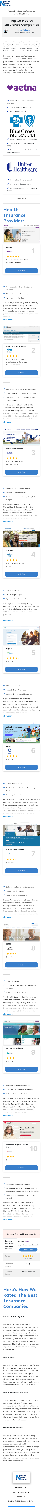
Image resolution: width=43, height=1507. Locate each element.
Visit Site (21, 270)
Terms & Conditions (20, 1492)
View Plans (28, 1250)
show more (8, 320)
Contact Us (20, 1497)
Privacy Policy (20, 1488)
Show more (21, 199)
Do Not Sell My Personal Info (20, 1501)
